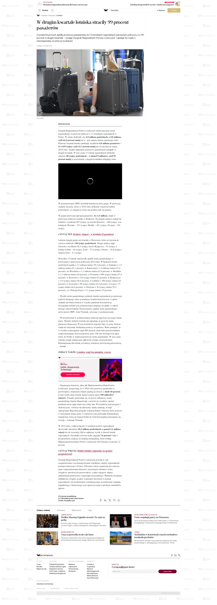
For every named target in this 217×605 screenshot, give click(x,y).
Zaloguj (174, 10)
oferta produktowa (71, 588)
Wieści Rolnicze (92, 576)
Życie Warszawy (93, 578)
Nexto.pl (90, 569)
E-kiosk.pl (90, 564)
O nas (39, 564)
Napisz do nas (42, 569)
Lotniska (59, 15)
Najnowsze (76, 510)
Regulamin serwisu (56, 569)
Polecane (61, 510)
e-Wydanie (161, 10)
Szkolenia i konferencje (45, 584)
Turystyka (44, 15)
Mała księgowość (93, 571)
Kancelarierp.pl (92, 573)
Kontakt (39, 567)
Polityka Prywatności (56, 564)
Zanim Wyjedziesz (66, 514)
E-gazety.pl (91, 567)
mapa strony (41, 588)
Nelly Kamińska (64, 124)
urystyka (114, 10)
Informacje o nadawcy (57, 571)
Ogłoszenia (73, 567)
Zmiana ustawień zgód (57, 567)
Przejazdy (51, 15)
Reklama (72, 564)
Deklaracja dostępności (57, 573)
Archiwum (72, 571)
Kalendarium (55, 588)
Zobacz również (43, 510)
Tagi (90, 510)
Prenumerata (73, 569)
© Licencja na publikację (67, 496)
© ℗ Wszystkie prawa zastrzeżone (71, 498)
